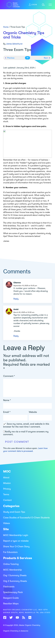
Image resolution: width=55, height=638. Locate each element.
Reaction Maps (11, 603)
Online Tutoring (11, 564)
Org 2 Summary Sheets (15, 581)
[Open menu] (50, 4)
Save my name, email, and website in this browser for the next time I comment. (26, 425)
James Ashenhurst (14, 44)
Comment (9, 376)
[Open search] (43, 5)
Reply (16, 299)
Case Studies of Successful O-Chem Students (26, 517)
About (6, 477)
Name (7, 400)
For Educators (10, 552)
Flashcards (8, 586)
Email (6, 412)
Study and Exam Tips (14, 512)
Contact (7, 500)
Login (34, 5)
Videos (6, 523)
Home (5, 27)
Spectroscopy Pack (13, 592)
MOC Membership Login (15, 535)
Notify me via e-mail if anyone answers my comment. (25, 433)
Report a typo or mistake (16, 541)
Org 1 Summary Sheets (14, 575)
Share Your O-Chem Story (16, 546)
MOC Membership (12, 569)
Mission (7, 483)
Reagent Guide (11, 598)
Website (33, 412)
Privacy (7, 488)
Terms (6, 494)
